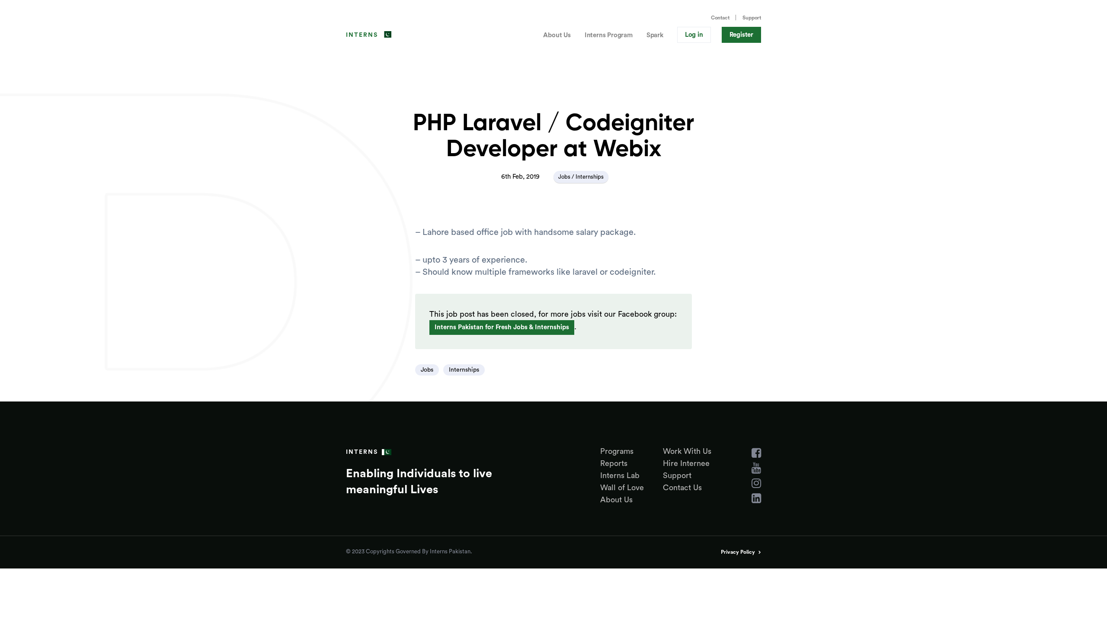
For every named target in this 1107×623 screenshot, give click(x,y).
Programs (616, 451)
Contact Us (682, 487)
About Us (556, 35)
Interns (362, 35)
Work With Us (687, 451)
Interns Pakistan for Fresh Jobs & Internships (502, 327)
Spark (654, 35)
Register (741, 35)
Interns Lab (620, 475)
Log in (694, 35)
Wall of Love (622, 487)
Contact (720, 17)
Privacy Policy (738, 552)
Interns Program (609, 35)
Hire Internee (686, 463)
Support (751, 17)
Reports (613, 463)
